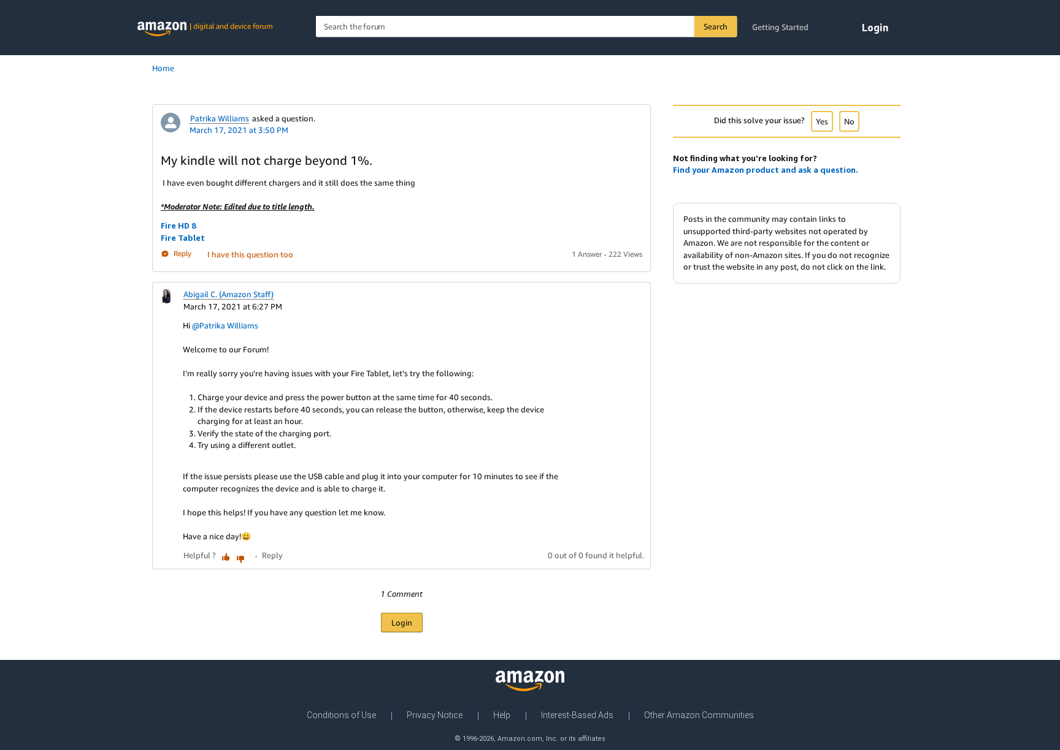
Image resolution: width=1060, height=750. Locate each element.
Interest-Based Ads (577, 715)
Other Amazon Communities (699, 715)
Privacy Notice (435, 715)
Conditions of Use (341, 715)
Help (501, 715)
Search (716, 26)
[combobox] (526, 26)
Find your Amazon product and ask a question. (765, 170)
